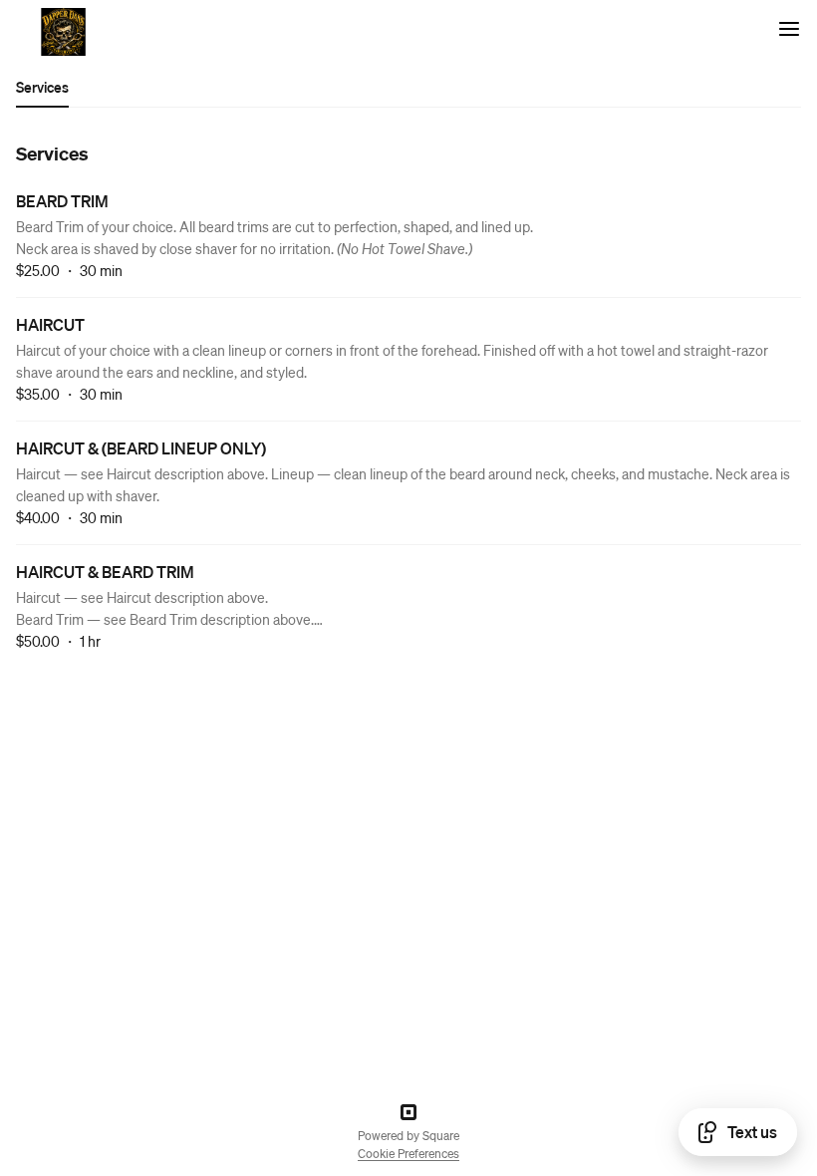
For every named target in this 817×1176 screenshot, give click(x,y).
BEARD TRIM (62, 200)
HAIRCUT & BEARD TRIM (105, 571)
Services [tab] (42, 87)
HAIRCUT (50, 324)
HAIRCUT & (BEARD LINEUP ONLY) (141, 448)
